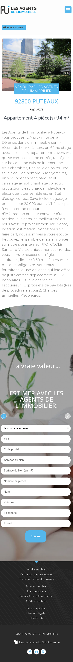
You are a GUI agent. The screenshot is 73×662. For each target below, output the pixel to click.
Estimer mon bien (36, 586)
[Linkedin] (43, 651)
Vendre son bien (36, 569)
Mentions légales (36, 613)
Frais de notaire (36, 591)
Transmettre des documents (36, 579)
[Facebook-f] (29, 651)
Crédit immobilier (36, 601)
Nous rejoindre (36, 608)
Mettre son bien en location (36, 574)
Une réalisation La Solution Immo (39, 642)
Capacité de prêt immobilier (36, 596)
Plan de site (37, 618)
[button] (68, 9)
